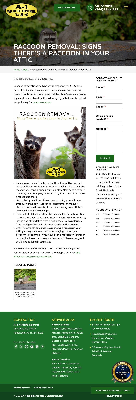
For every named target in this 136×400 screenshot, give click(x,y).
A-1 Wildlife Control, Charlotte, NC (42, 395)
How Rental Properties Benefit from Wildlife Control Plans (104, 337)
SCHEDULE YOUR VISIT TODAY (112, 390)
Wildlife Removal (22, 387)
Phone (101, 106)
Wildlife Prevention (43, 387)
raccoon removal (42, 102)
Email (100, 97)
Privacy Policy (113, 395)
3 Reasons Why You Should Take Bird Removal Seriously (106, 351)
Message (102, 128)
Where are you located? (104, 117)
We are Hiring (67, 8)
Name (100, 87)
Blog (51, 79)
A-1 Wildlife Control (26, 79)
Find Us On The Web (24, 342)
